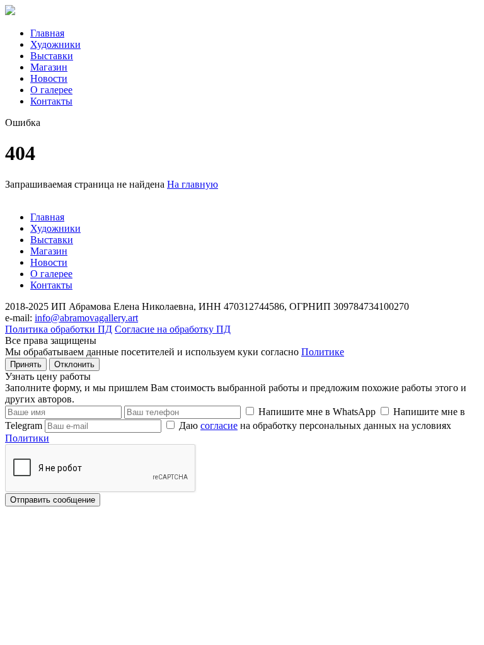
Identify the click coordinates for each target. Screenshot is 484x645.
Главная (47, 33)
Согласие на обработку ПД (173, 329)
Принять (26, 364)
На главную (192, 184)
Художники (55, 44)
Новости (48, 78)
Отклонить (74, 364)
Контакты (51, 101)
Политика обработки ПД (58, 329)
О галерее (51, 89)
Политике (322, 351)
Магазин (48, 67)
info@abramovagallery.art (86, 317)
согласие (219, 425)
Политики (27, 438)
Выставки (51, 55)
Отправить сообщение (52, 500)
